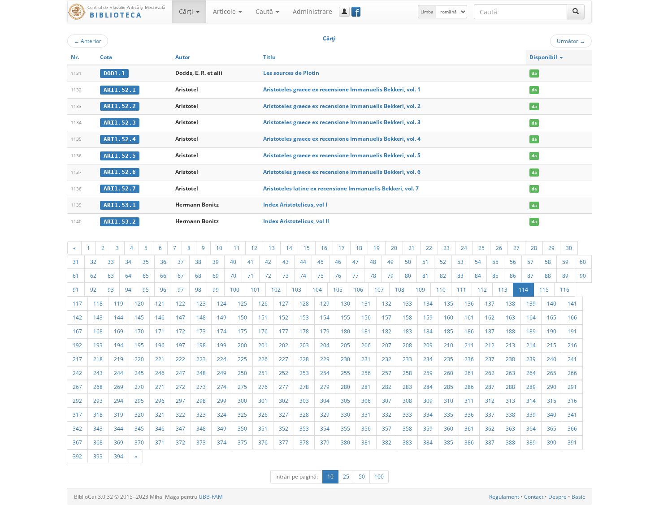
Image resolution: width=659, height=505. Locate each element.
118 (98, 303)
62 (93, 275)
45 (320, 261)
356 (366, 428)
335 (448, 414)
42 (268, 261)
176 (263, 331)
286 (469, 386)
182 (386, 331)
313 (510, 400)
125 (242, 303)
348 (201, 428)
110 (441, 289)
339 (531, 414)
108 (399, 289)
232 (386, 359)
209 (428, 345)
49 (390, 261)
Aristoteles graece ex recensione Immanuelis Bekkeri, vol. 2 (342, 106)
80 (408, 275)
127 (283, 303)
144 (118, 317)
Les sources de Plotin (291, 73)
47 (355, 261)
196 (160, 345)
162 (489, 317)
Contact (533, 497)
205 (345, 345)
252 (283, 372)
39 (215, 261)
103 (296, 289)
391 (572, 442)
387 (489, 442)
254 (325, 372)
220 (139, 359)
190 (551, 331)
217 (77, 359)
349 (221, 428)
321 (160, 414)
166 (572, 317)
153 (304, 317)
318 (98, 414)
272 (180, 386)
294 (118, 400)
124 (221, 303)
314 (531, 400)
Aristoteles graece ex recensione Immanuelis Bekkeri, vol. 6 (342, 172)
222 (180, 359)
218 (98, 359)
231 (366, 359)
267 (77, 386)
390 (551, 442)
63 (111, 275)
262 (489, 372)
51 (425, 261)
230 (345, 359)
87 (530, 275)
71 (250, 275)
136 (469, 303)
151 (263, 317)
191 (572, 331)
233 (407, 359)
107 (379, 289)
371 (160, 442)
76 (338, 275)
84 (478, 275)
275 (242, 386)
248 (201, 372)
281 (366, 386)
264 (531, 372)
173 (201, 331)
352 (283, 428)
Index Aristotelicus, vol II (296, 221)
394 (118, 456)
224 (221, 359)
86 (513, 275)
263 (510, 372)
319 (118, 414)
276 (263, 386)
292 (77, 400)
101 (255, 289)
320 (139, 414)
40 (233, 261)
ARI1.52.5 (120, 155)
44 (303, 261)
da (534, 73)
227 (283, 359)
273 (201, 386)
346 (160, 428)
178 (304, 331)
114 (523, 289)
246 (160, 372)
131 (366, 303)
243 (98, 372)
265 (551, 372)
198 (201, 345)
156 (366, 317)
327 (283, 414)
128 (304, 303)
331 (366, 414)
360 (448, 428)
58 (548, 261)
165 (551, 317)
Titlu (269, 57)
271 (160, 386)
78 (373, 275)
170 (139, 331)
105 (338, 289)
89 (565, 275)
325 (242, 414)
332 (386, 414)
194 (118, 345)
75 (320, 275)
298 (201, 400)
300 (242, 400)
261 (469, 372)
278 (304, 386)
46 (338, 261)
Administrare (312, 11)
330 (345, 414)
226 (263, 359)
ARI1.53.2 (120, 221)
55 (495, 261)
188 (510, 331)
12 (254, 247)
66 (163, 275)
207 (386, 345)
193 (98, 345)
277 (283, 386)
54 (478, 261)
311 (469, 400)
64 (128, 275)
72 (268, 275)
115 (544, 289)
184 (428, 331)
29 (551, 247)
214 (531, 345)
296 (160, 400)
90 (583, 275)
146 (160, 317)
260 (448, 372)
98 (198, 289)
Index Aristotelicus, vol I (295, 204)
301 (263, 400)
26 (499, 247)
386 (469, 442)
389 (531, 442)
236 (469, 359)
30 (569, 247)
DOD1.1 (114, 73)
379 (325, 442)
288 (510, 386)
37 (181, 261)
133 (407, 303)
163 (510, 317)
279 (325, 386)
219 (118, 359)
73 (285, 275)
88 (548, 275)
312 (489, 400)
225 (242, 359)
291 (572, 386)
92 (93, 289)
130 (345, 303)
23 (446, 247)
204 (325, 345)
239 (531, 359)
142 (77, 317)
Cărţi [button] (187, 11)
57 (530, 261)
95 (146, 289)
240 (551, 359)
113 (502, 289)
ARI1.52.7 (120, 188)
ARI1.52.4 (120, 139)
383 (407, 442)
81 (425, 275)
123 (201, 303)
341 (572, 414)
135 (448, 303)
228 (304, 359)
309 (428, 400)
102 (276, 289)
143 (98, 317)
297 (180, 400)
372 (180, 442)
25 (481, 247)
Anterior (87, 40)
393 (98, 456)
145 (139, 317)
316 (572, 400)
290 (551, 386)
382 (386, 442)
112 (482, 289)
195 (139, 345)
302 (283, 400)
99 (215, 289)
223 (201, 359)
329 (325, 414)
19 (376, 247)
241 (572, 359)
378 (304, 442)
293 (98, 400)
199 (221, 345)
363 (510, 428)
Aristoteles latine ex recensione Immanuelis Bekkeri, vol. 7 (341, 188)
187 (489, 331)
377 (283, 442)
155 (345, 317)
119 (118, 303)
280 (345, 386)
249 (221, 372)
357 (386, 428)
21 (411, 247)
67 (181, 275)
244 (118, 372)
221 (160, 359)
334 (428, 414)
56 (513, 261)
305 (345, 400)
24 (464, 247)
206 (366, 345)
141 (572, 303)
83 (460, 275)
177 (283, 331)
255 (345, 372)
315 (551, 400)
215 (551, 345)
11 (237, 247)
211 (469, 345)
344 (118, 428)
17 (341, 247)
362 (489, 428)
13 (272, 247)
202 (283, 345)
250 (242, 372)
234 (428, 359)
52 (443, 261)
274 (221, 386)
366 (572, 428)
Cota (106, 57)
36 (163, 261)
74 (303, 275)
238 (510, 359)
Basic (578, 497)
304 (325, 400)
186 (469, 331)
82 (443, 275)
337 (489, 414)
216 (572, 345)
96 (163, 289)
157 (386, 317)
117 (77, 303)
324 (221, 414)
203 (304, 345)
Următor (571, 40)
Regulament (504, 497)
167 (77, 331)
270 (139, 386)
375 (242, 442)
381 (366, 442)
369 (118, 442)
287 (489, 386)
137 (489, 303)
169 (118, 331)
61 (76, 275)
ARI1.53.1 (120, 205)
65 (146, 275)
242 (77, 372)
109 (420, 289)
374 (221, 442)
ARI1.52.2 (120, 106)
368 (98, 442)
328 (304, 414)
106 (358, 289)
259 (428, 372)
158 (407, 317)
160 (448, 317)
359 (428, 428)
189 (531, 331)
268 (98, 386)
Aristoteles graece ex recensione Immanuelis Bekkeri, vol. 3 (342, 122)
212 (489, 345)
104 (317, 289)
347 (180, 428)
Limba (427, 12)
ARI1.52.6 (120, 171)
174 (221, 331)
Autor (182, 57)
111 (461, 289)
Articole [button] (225, 11)
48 (373, 261)
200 (242, 345)
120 (139, 303)
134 (428, 303)
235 (448, 359)
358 (407, 428)
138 (510, 303)
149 (221, 317)
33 (111, 261)
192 (77, 345)
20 (394, 247)
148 (201, 317)
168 (98, 331)
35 (146, 261)
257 (386, 372)
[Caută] (576, 11)
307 (386, 400)
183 (407, 331)
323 (201, 414)
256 (366, 372)
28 (534, 247)
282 (386, 386)
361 (469, 428)
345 (139, 428)
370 (139, 442)
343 (98, 428)
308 (407, 400)
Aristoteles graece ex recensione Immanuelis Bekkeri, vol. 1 (342, 89)
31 (76, 261)
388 (510, 442)
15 (306, 247)
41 (250, 261)
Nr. (75, 57)
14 (289, 247)
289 (531, 386)
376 (263, 442)
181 (366, 331)
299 (221, 400)
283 (407, 386)
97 (181, 289)
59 (565, 261)
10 (219, 247)
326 (263, 414)
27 (516, 247)
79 (390, 275)
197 (180, 345)
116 (564, 289)
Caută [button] (265, 11)
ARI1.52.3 (120, 122)
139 (531, 303)
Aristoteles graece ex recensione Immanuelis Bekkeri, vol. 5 (342, 155)
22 (429, 247)
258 (407, 372)
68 (198, 275)
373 (201, 442)
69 (215, 275)
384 (428, 442)
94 (128, 289)
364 (531, 428)
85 (495, 275)
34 (128, 261)
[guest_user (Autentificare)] (344, 12)
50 (408, 261)
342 (77, 428)
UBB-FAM (211, 497)
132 (386, 303)
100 (234, 289)
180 (345, 331)
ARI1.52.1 (120, 89)
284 (428, 386)
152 (283, 317)
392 (77, 456)
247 (180, 372)
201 (263, 345)
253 (304, 372)
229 (325, 359)
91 (76, 289)
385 (448, 442)
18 (359, 247)
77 (355, 275)
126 (263, 303)
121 (160, 303)
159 (428, 317)
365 (551, 428)
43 (285, 261)
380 (345, 442)
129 (325, 303)
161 (469, 317)
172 (180, 331)
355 (345, 428)
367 (77, 442)
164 (531, 317)
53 (460, 261)
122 (180, 303)
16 (324, 247)
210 (448, 345)
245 (139, 372)
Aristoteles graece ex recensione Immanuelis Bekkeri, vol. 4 (342, 138)
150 (242, 317)
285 (448, 386)
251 (263, 372)
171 (160, 331)
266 (572, 372)
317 (77, 414)
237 (489, 359)
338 (510, 414)
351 (263, 428)
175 (242, 331)
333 (407, 414)
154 (325, 317)
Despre (557, 497)
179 (325, 331)
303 (304, 400)
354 (325, 428)
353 (304, 428)
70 (233, 275)
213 (510, 345)
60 (583, 261)
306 (366, 400)
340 (551, 414)
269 (118, 386)
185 (448, 331)
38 (198, 261)
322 (180, 414)
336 (469, 414)
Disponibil (544, 57)
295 (139, 400)
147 (180, 317)
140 (551, 303)
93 (111, 289)
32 (93, 261)
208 (407, 345)
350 (242, 428)
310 (448, 400)
